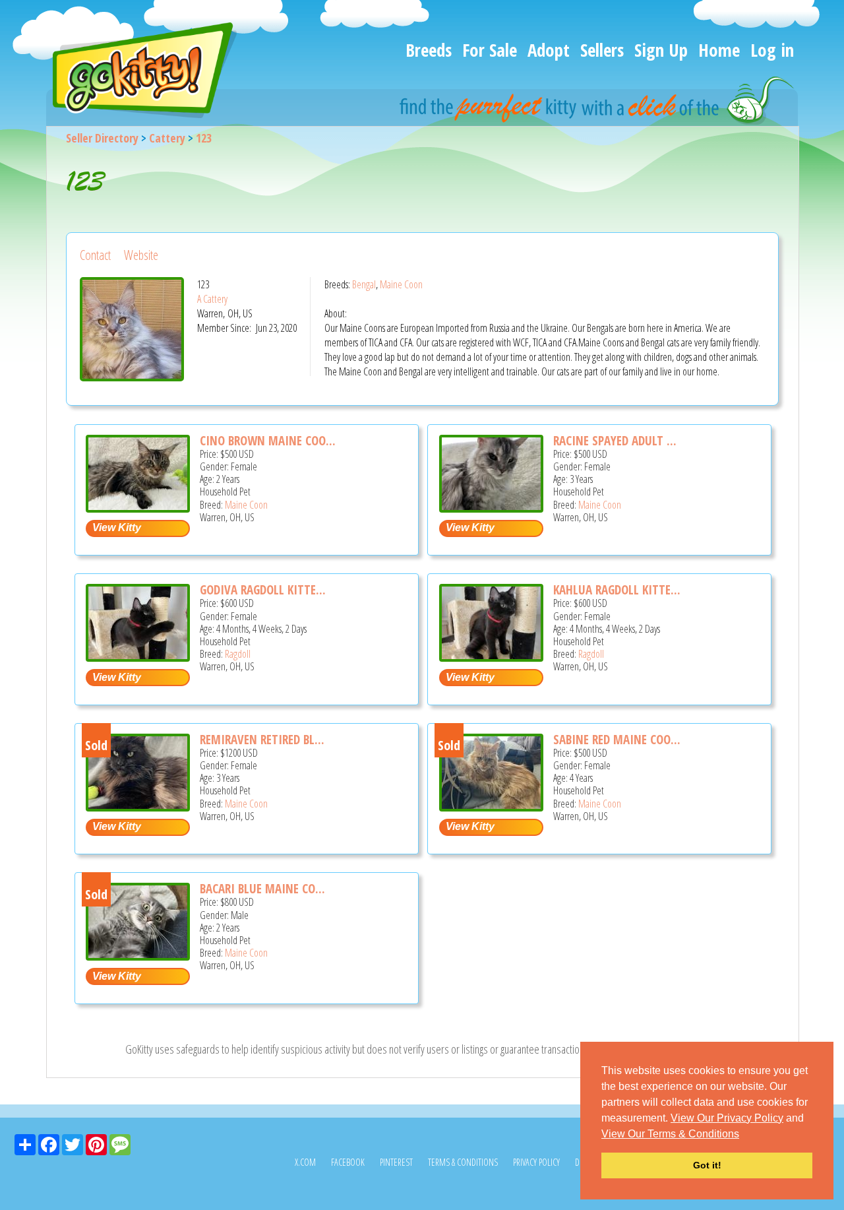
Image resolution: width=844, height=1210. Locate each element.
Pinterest (396, 1162)
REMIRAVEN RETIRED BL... (262, 739)
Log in (772, 50)
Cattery (167, 138)
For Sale (489, 50)
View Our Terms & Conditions (670, 1133)
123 (204, 138)
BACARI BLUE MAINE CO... (262, 888)
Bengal (364, 284)
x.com (305, 1162)
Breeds (429, 50)
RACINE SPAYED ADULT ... (615, 440)
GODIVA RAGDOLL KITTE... (263, 589)
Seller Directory (102, 138)
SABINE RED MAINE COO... (616, 739)
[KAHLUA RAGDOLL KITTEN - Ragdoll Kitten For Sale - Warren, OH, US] (491, 657)
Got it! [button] (707, 1165)
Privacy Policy (536, 1162)
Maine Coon (401, 284)
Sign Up (661, 50)
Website (141, 255)
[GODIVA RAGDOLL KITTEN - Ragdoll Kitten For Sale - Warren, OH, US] (138, 657)
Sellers (602, 50)
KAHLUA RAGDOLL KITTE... (616, 589)
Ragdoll (238, 654)
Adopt (549, 50)
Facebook (348, 1162)
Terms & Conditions (463, 1162)
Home (719, 50)
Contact (95, 255)
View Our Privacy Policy (727, 1118)
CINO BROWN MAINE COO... (268, 440)
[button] (744, 1135)
